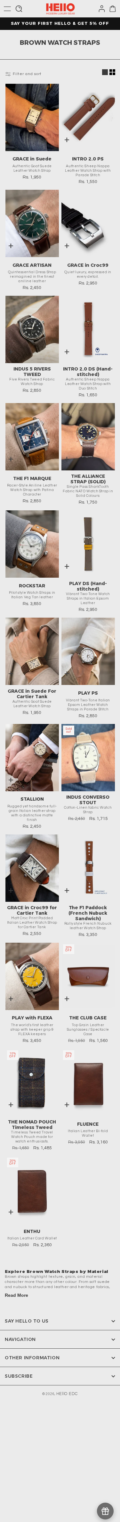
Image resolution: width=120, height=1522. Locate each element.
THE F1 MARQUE (32, 478)
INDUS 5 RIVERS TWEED (32, 371)
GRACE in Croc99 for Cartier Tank (32, 910)
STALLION (32, 799)
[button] (7, 9)
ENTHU (32, 1231)
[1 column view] (105, 72)
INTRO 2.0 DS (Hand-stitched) (88, 371)
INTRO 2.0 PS (88, 159)
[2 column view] (112, 72)
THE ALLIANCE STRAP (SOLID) (88, 479)
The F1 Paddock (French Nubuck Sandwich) (87, 913)
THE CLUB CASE (88, 1018)
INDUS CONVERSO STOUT (87, 800)
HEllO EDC (67, 1394)
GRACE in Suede (32, 159)
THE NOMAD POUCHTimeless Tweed (32, 1124)
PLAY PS (88, 693)
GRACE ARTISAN (32, 265)
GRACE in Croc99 (87, 265)
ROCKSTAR (32, 586)
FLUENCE (88, 1124)
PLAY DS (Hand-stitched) (88, 586)
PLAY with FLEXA (32, 1018)
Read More (16, 1295)
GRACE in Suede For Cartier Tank (32, 694)
